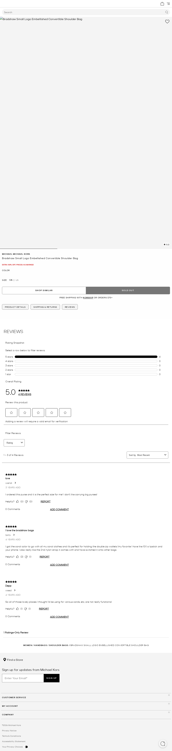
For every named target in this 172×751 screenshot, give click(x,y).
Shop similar (44, 290)
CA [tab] (10, 280)
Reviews (70, 307)
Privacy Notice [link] (9, 730)
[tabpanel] (86, 133)
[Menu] (168, 3)
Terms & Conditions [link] (11, 736)
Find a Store (14, 659)
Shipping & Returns (45, 307)
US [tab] (17, 280)
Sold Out (128, 290)
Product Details (15, 307)
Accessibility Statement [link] (14, 741)
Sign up (51, 678)
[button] (163, 744)
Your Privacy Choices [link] (12, 746)
